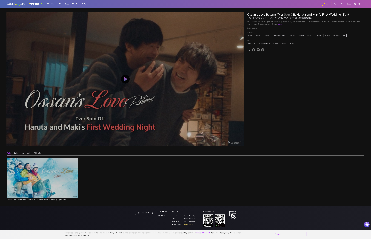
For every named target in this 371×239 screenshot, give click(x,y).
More (280, 24)
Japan (284, 43)
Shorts (291, 43)
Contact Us (175, 221)
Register (327, 4)
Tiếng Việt (292, 35)
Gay (52, 4)
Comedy (276, 43)
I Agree (277, 234)
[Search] (362, 4)
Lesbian (60, 4)
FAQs (173, 219)
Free (43, 4)
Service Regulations (190, 216)
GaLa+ (84, 4)
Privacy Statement (189, 219)
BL (48, 4)
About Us (174, 216)
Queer (67, 4)
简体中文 (268, 35)
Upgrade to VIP (176, 224)
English (250, 35)
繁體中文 (259, 35)
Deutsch (318, 35)
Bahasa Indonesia (279, 35)
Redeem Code (346, 4)
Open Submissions (189, 221)
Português (336, 35)
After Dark (76, 4)
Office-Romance (264, 43)
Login (336, 4)
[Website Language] (355, 4)
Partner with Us (188, 224)
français (309, 35)
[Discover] (359, 4)
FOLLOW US (161, 216)
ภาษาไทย (301, 35)
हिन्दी (344, 35)
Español (327, 35)
